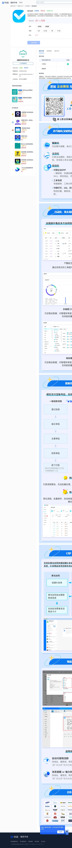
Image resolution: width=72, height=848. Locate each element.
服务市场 (13, 6)
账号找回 (37, 841)
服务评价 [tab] (56, 51)
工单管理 (27, 6)
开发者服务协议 (14, 841)
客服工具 (20, 6)
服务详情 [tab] (41, 51)
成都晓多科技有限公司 (23, 60)
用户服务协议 (23, 841)
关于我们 (43, 841)
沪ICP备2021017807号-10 (37, 844)
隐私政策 (30, 841)
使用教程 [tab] (49, 51)
